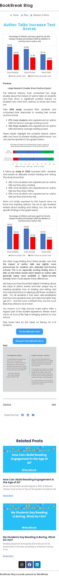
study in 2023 (23, 171)
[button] (22, 415)
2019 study (15, 109)
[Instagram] (22, 564)
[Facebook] (29, 564)
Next (5, 345)
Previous (7, 83)
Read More (8, 496)
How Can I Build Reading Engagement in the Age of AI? (28, 481)
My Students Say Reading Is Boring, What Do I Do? (29, 538)
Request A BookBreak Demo (29, 341)
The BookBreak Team (29, 331)
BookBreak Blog (16, 5)
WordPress (42, 574)
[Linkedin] (37, 564)
